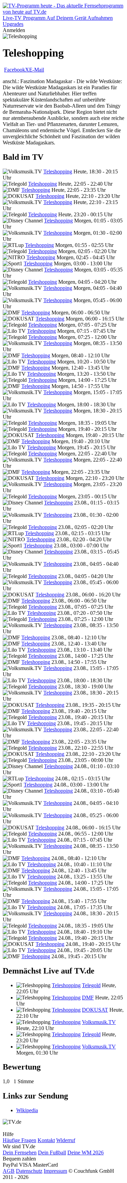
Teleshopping (57, 171)
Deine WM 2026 (85, 1152)
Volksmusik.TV (99, 1022)
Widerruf (65, 1140)
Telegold (91, 985)
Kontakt (46, 1140)
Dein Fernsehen (20, 1152)
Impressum (55, 1171)
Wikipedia (27, 1110)
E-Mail (36, 70)
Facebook (14, 70)
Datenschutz (29, 1171)
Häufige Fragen (19, 1140)
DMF (88, 997)
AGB (9, 1171)
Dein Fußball (52, 1152)
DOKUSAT (95, 1010)
